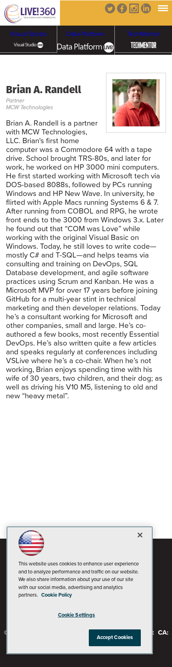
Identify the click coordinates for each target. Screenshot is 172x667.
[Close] (140, 535)
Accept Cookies (115, 637)
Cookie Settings (76, 615)
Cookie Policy (56, 595)
